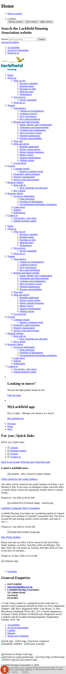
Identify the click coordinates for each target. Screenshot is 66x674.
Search (4, 39)
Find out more (14, 395)
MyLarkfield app (15, 418)
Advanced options (10, 42)
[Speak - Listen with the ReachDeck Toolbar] (4, 670)
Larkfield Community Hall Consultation (20, 508)
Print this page (28, 462)
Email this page (42, 462)
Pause (10, 426)
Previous (11, 423)
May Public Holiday (11, 537)
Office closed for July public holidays (19, 479)
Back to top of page (10, 462)
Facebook (12, 571)
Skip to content (14, 13)
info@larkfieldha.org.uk (20, 587)
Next (9, 429)
